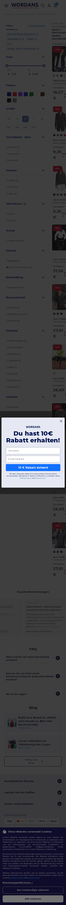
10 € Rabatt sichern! (33, 467)
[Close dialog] (61, 421)
